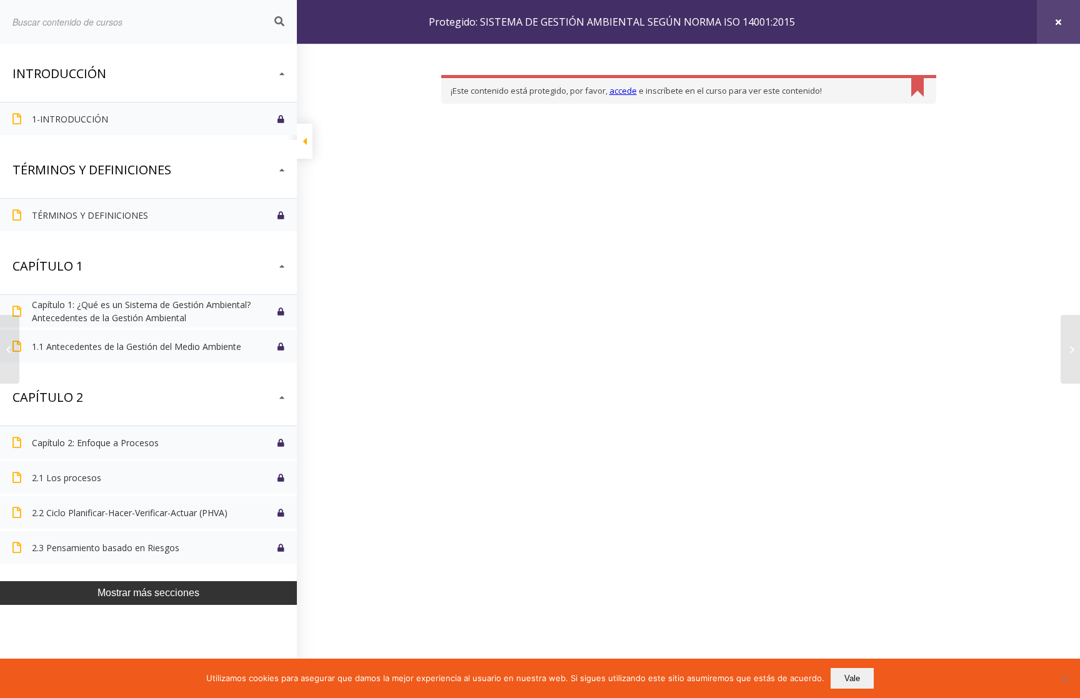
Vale (852, 678)
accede (623, 90)
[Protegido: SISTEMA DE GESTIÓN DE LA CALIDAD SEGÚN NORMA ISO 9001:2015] (9, 349)
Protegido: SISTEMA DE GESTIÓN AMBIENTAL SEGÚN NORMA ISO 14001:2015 (612, 22)
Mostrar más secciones (148, 592)
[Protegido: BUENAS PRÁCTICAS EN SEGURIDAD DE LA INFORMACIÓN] (1070, 349)
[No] (1064, 678)
